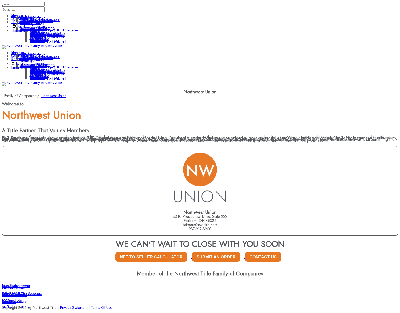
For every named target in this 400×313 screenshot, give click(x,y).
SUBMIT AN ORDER (216, 257)
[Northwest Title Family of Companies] (32, 45)
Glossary (9, 301)
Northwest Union (53, 95)
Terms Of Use (101, 307)
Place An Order (14, 295)
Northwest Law (13, 287)
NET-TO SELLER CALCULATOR (151, 257)
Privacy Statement (74, 307)
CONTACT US (263, 257)
